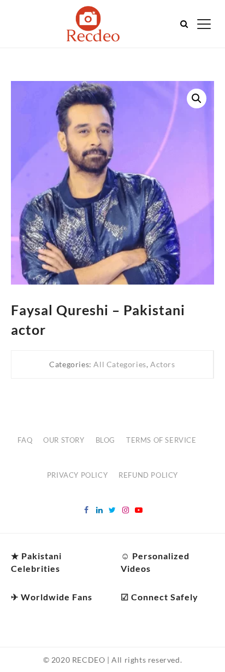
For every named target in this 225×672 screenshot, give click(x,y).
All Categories (119, 364)
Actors (162, 364)
